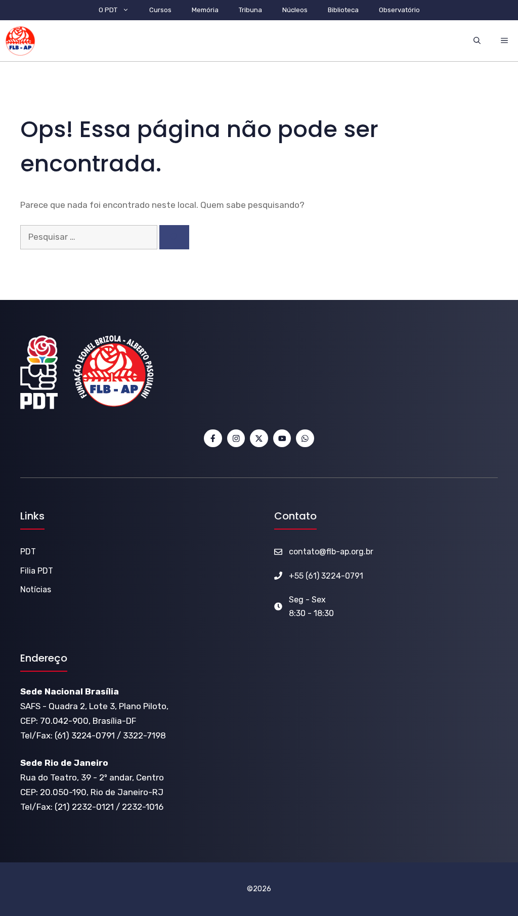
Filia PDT (36, 571)
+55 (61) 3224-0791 (326, 576)
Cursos (160, 10)
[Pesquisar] (174, 237)
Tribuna (250, 10)
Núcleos (295, 10)
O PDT (108, 10)
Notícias (35, 589)
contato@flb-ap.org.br (331, 551)
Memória (205, 10)
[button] (477, 40)
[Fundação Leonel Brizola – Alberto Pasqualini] (20, 41)
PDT (28, 551)
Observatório (399, 10)
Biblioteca (343, 10)
